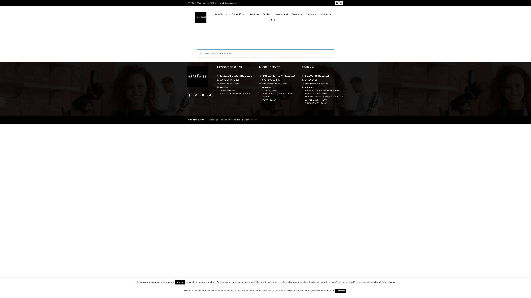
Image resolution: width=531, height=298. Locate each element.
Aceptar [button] (180, 282)
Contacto (326, 14)
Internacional (281, 14)
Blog (272, 19)
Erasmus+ (297, 14)
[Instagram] (341, 3)
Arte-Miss (220, 14)
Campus (310, 14)
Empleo (266, 14)
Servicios (254, 14)
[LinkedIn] (203, 95)
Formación (237, 14)
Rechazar (341, 291)
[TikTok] (210, 95)
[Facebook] (337, 3)
